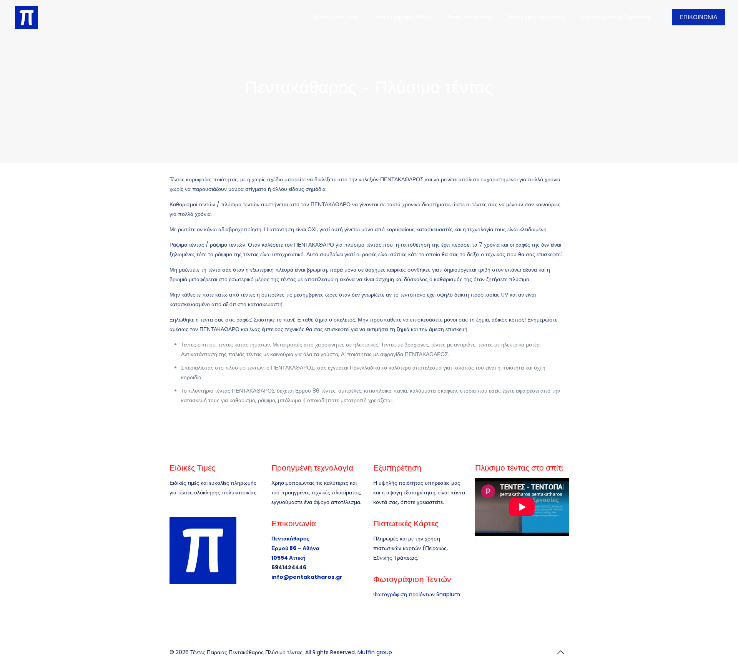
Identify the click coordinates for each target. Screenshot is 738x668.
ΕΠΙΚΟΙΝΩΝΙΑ (698, 17)
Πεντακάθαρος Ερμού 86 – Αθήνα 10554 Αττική (295, 548)
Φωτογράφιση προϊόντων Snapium (416, 594)
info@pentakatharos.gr (306, 577)
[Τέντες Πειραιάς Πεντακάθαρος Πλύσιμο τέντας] (26, 17)
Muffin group (374, 652)
